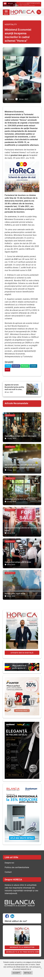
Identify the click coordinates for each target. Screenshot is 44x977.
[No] (41, 968)
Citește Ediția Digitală (22, 653)
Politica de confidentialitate (17, 867)
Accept (16, 973)
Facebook (16, 366)
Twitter (8, 366)
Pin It (7, 369)
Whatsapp (24, 366)
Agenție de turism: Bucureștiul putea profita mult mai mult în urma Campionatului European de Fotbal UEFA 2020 (14, 387)
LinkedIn (33, 366)
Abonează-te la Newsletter (22, 947)
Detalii (27, 973)
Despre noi (9, 863)
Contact (8, 872)
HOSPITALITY (11, 24)
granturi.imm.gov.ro (20, 155)
